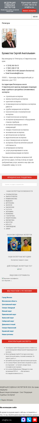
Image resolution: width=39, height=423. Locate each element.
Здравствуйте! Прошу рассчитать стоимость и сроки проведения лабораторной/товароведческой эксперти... (21, 350)
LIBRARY (8, 229)
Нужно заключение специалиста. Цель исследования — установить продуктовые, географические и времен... (21, 365)
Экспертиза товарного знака (19, 260)
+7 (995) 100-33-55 (29, 5)
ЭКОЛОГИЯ (9, 205)
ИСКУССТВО (9, 222)
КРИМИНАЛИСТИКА (11, 199)
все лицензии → (7, 280)
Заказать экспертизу (29, 11)
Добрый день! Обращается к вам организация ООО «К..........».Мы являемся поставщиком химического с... (19, 371)
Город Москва (7, 297)
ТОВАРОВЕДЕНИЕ (11, 226)
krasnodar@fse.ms (16, 73)
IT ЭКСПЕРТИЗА (10, 216)
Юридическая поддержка (19, 177)
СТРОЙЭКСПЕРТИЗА (11, 194)
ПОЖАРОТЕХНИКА (11, 218)
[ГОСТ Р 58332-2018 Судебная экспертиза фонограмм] (19, 269)
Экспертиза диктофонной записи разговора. (23, 360)
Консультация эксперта (19, 341)
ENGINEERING (9, 214)
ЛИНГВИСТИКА (10, 220)
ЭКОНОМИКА (9, 211)
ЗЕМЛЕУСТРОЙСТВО (11, 196)
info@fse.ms (29, 7)
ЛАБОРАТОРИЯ (10, 207)
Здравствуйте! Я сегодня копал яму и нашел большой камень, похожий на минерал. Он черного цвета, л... (20, 356)
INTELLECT (9, 224)
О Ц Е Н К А (9, 209)
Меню (35, 17)
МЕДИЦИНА (9, 201)
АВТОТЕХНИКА (10, 203)
